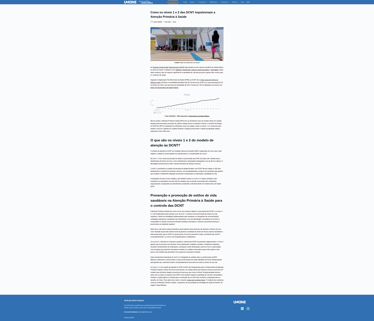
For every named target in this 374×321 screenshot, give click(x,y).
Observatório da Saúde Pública (199, 116)
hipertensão (187, 70)
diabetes (179, 70)
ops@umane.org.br (156, 307)
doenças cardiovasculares (200, 70)
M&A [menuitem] (248, 2)
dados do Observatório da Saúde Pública (164, 88)
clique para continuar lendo (196, 280)
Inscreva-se (172, 2)
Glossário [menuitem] (224, 2)
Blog (174, 22)
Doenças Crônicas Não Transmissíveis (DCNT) (168, 67)
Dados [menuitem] (192, 2)
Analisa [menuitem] (234, 2)
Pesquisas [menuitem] (202, 2)
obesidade (214, 70)
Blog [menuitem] (242, 2)
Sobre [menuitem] (185, 2)
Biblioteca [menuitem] (213, 2)
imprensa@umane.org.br (145, 312)
